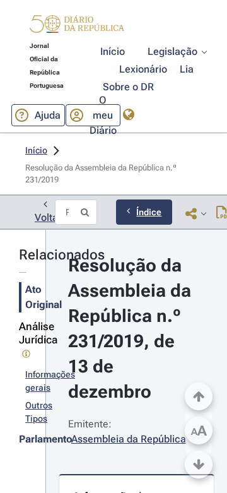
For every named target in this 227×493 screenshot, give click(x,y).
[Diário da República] (77, 27)
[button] (77, 26)
